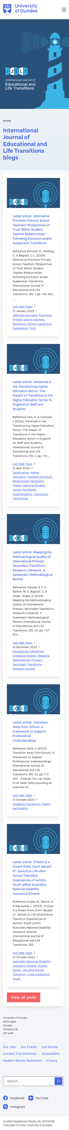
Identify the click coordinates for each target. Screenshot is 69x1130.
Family (17, 970)
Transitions (40, 494)
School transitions (39, 324)
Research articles (24, 668)
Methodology (21, 660)
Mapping (43, 656)
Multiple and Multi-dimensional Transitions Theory (33, 481)
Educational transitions (28, 651)
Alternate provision (25, 315)
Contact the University (20, 1054)
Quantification (22, 494)
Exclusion (45, 315)
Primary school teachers (28, 319)
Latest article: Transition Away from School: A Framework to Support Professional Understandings (30, 731)
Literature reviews (24, 656)
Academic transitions (26, 804)
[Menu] (64, 9)
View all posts (23, 997)
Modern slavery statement (22, 1060)
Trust (32, 328)
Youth (17, 979)
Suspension (20, 328)
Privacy (51, 1060)
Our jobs (9, 1047)
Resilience (19, 324)
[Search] (58, 1081)
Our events (29, 1047)
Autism (42, 966)
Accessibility (50, 1054)
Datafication (21, 472)
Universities (20, 498)
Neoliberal (29, 490)
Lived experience (38, 974)
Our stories (50, 1047)
